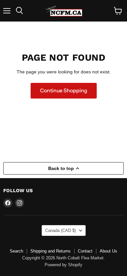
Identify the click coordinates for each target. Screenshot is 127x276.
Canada (60, 230)
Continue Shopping (63, 90)
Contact (85, 251)
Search (16, 251)
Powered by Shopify (63, 264)
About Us (108, 251)
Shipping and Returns (50, 251)
